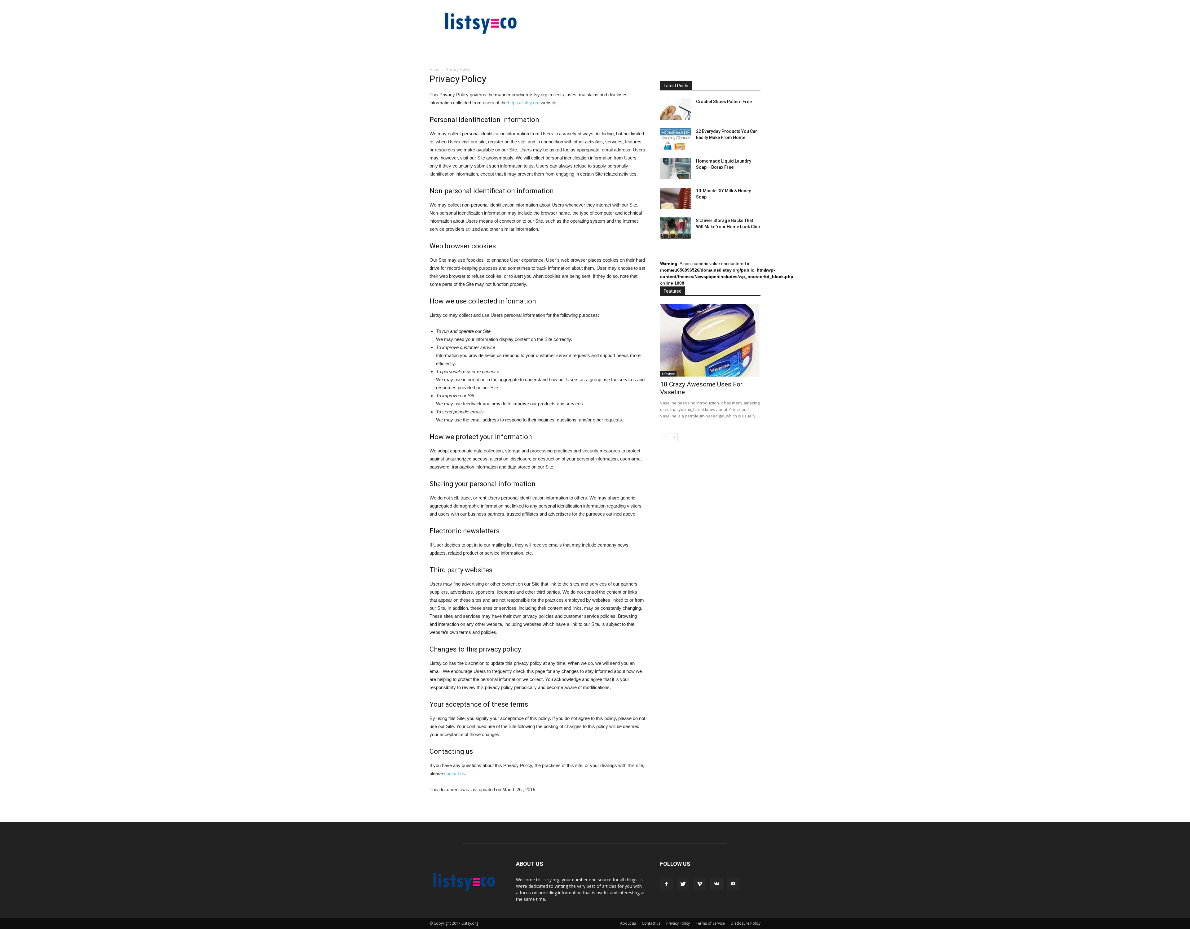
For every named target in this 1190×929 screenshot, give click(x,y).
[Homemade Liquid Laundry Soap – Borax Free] (675, 168)
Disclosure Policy (745, 923)
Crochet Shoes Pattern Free (724, 101)
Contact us (651, 923)
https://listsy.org (524, 102)
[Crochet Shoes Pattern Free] (675, 109)
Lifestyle (668, 374)
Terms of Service (710, 923)
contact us (454, 773)
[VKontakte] (716, 884)
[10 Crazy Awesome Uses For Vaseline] (710, 340)
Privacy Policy (678, 923)
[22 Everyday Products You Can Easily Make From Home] (675, 139)
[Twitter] (683, 884)
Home (435, 69)
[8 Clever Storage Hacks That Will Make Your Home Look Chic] (675, 228)
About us (628, 923)
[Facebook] (666, 884)
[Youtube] (733, 884)
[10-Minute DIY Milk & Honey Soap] (675, 198)
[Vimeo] (700, 884)
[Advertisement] (706, 549)
